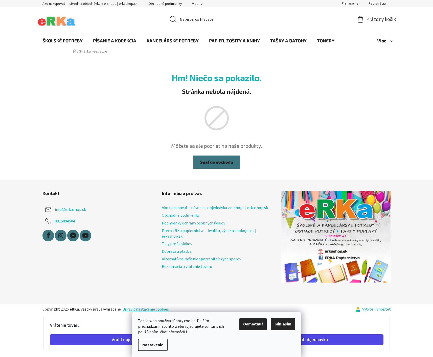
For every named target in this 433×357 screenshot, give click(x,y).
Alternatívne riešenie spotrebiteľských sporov (201, 259)
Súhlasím (283, 324)
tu (188, 332)
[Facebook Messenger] (73, 235)
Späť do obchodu (216, 162)
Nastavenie (152, 345)
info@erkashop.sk (70, 209)
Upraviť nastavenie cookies (145, 309)
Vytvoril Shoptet (376, 309)
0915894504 (65, 221)
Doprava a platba (176, 251)
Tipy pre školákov (177, 244)
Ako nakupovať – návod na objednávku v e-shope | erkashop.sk (90, 3)
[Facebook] (48, 235)
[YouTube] (85, 235)
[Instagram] (60, 235)
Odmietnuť (253, 324)
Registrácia (377, 3)
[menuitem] (62, 40)
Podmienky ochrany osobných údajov (193, 223)
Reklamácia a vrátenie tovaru (187, 266)
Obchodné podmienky (165, 3)
